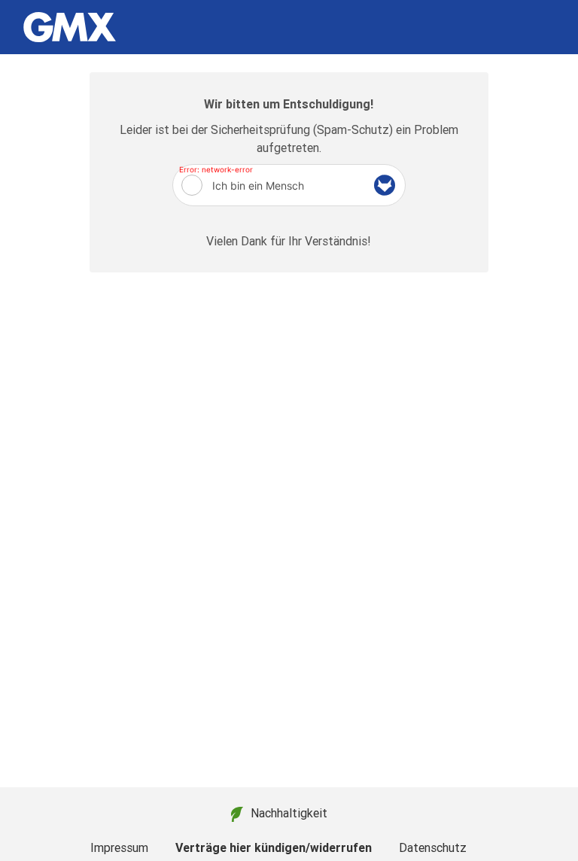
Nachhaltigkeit (289, 812)
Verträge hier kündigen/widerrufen (273, 847)
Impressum (119, 847)
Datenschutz (433, 847)
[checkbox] (191, 185)
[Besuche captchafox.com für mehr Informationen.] (384, 185)
